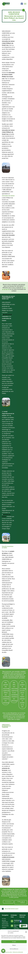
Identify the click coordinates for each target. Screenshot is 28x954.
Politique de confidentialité (18, 952)
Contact (4, 927)
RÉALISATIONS (5, 925)
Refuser (14, 945)
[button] (26, 932)
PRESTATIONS (5, 924)
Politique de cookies (8, 952)
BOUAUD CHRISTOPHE (5, 921)
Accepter (14, 941)
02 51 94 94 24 (16, 922)
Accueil (4, 918)
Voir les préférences (14, 948)
